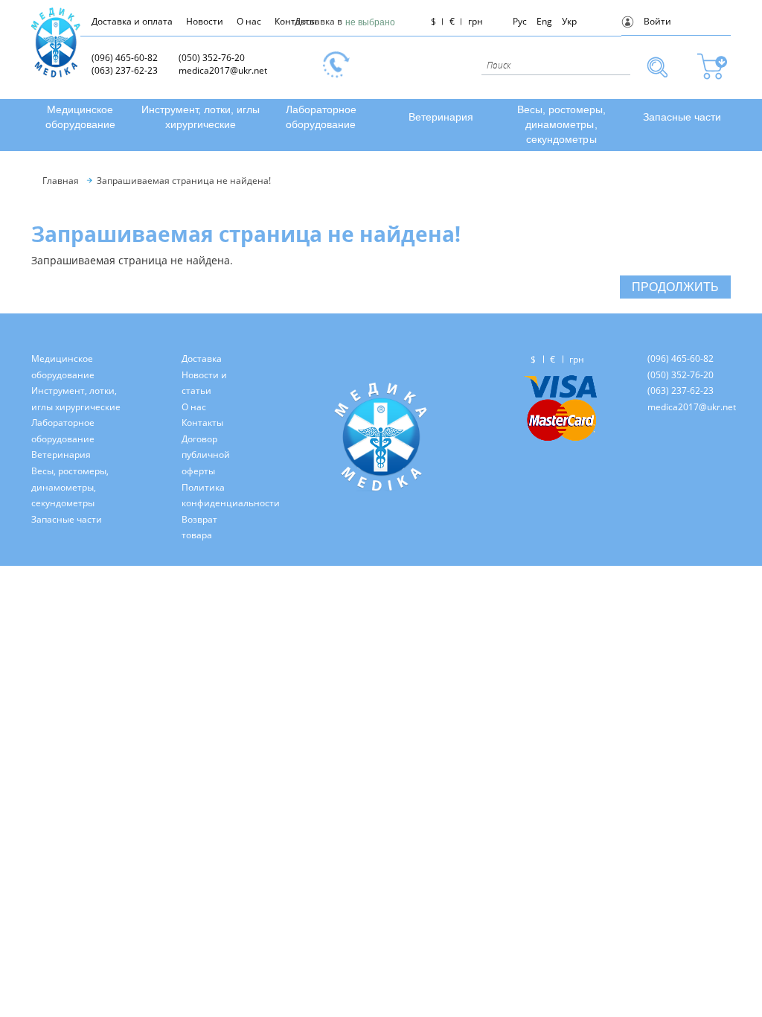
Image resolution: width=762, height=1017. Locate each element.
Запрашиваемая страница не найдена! (184, 180)
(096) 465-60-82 (125, 57)
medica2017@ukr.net (223, 70)
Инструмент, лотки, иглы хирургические (200, 117)
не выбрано (370, 22)
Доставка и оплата (132, 21)
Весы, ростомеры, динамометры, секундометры (561, 124)
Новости (204, 21)
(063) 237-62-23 (125, 70)
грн (475, 21)
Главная (60, 180)
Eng (544, 21)
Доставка (202, 358)
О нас (249, 21)
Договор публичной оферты (206, 455)
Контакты (202, 422)
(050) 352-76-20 (212, 57)
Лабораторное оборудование (321, 117)
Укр (569, 21)
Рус (520, 21)
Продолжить (675, 286)
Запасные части (682, 117)
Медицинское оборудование (80, 117)
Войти (657, 21)
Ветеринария (441, 117)
